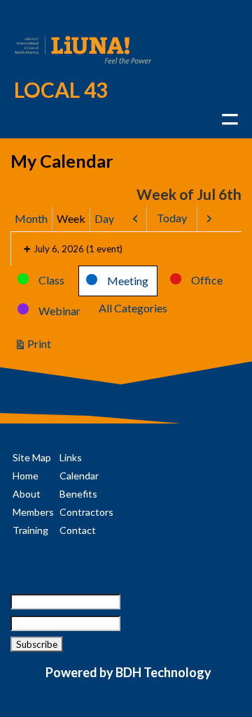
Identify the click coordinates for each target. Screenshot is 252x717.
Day (104, 218)
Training (30, 530)
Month (31, 218)
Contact (77, 530)
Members (33, 512)
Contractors (86, 512)
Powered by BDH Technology (128, 672)
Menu (229, 119)
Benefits (78, 494)
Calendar (79, 475)
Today (172, 217)
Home (25, 475)
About (27, 494)
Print (41, 344)
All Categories (133, 307)
